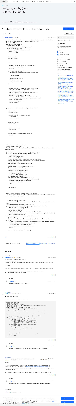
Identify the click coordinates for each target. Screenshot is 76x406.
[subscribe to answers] (58, 52)
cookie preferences (26, 400)
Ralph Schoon (6, 359)
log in (11, 392)
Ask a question (67, 29)
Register (6, 392)
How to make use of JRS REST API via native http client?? (65, 76)
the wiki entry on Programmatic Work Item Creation (37, 366)
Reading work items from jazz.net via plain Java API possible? (66, 100)
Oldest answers (52, 243)
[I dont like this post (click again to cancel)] (55, 237)
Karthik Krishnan (8, 293)
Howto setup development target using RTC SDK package (65, 87)
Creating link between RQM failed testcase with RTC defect (65, 93)
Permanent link (8, 255)
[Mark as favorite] (6, 237)
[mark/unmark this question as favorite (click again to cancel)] (6, 237)
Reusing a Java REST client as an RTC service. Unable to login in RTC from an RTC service (65, 80)
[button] (75, 396)
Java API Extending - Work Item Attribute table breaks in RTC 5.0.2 (65, 89)
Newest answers (43, 243)
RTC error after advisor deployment (66, 91)
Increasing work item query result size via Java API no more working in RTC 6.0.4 (66, 97)
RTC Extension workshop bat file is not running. (65, 102)
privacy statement (25, 403)
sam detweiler (8, 257)
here (53, 401)
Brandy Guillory (8, 37)
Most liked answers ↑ (31, 243)
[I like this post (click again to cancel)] (52, 237)
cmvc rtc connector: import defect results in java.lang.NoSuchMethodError (65, 83)
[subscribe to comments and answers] (58, 54)
